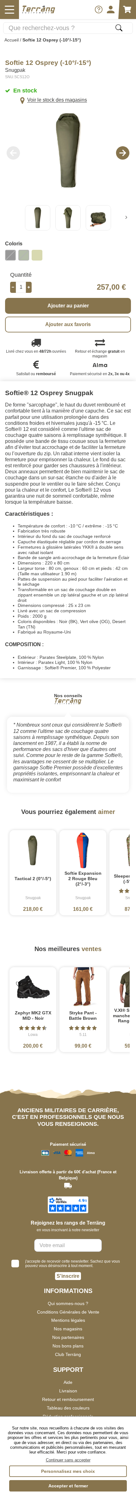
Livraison (68, 1390)
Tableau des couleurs (68, 1407)
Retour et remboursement (68, 1399)
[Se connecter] (110, 9)
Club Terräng (68, 1354)
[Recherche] (119, 28)
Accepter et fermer (68, 1485)
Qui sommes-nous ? (68, 1303)
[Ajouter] (29, 287)
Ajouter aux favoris (68, 324)
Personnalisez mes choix (68, 1471)
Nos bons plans (68, 1345)
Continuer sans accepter (68, 1460)
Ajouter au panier (68, 305)
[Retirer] (13, 287)
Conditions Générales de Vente (68, 1312)
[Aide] (98, 9)
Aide (68, 1382)
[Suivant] (126, 217)
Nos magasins (68, 1328)
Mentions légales (68, 1320)
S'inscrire (68, 1276)
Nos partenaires (68, 1337)
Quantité (21, 275)
